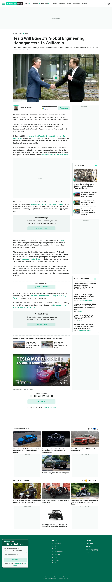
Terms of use (69, 576)
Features (44, 3)
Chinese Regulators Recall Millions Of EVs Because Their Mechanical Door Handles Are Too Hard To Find (85, 306)
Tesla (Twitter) (22, 389)
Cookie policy (51, 576)
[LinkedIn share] (39, 396)
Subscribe (15, 559)
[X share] (35, 396)
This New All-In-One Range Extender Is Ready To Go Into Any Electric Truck (84, 296)
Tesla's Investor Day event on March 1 (55, 155)
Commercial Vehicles (86, 300)
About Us (88, 540)
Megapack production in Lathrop (31, 259)
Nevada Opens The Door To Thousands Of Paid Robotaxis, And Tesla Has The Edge (84, 326)
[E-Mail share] (52, 396)
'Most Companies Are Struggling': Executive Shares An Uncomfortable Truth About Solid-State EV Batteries (85, 286)
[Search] (105, 4)
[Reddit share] (48, 396)
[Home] (14, 3)
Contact (88, 546)
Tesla (20, 33)
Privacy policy (42, 576)
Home (15, 33)
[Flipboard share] (44, 396)
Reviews (35, 3)
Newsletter (76, 3)
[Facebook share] (31, 396)
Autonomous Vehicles (85, 330)
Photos (69, 3)
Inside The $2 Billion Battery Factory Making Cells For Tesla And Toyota (84, 317)
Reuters (31, 389)
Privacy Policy (18, 563)
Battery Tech (83, 291)
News (27, 3)
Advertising (89, 543)
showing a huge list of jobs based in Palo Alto (47, 204)
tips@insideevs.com (50, 407)
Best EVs (85, 3)
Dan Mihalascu (27, 107)
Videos (55, 3)
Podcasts (62, 3)
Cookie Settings (60, 576)
